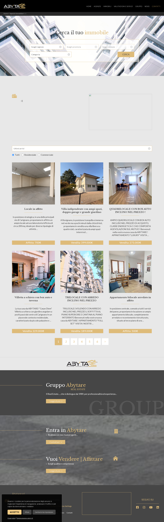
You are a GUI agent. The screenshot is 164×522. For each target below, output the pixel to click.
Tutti (17, 154)
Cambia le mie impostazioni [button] (44, 512)
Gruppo (138, 6)
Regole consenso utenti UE (25, 518)
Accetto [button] (14, 512)
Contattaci (55, 442)
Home (88, 6)
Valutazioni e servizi (123, 6)
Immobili (107, 6)
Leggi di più (55, 401)
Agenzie (97, 6)
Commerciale (47, 154)
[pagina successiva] (105, 341)
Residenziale (30, 154)
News (147, 6)
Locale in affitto (33, 209)
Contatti (156, 6)
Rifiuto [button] (27, 512)
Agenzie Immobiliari (16, 14)
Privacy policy (11, 518)
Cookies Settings (65, 506)
